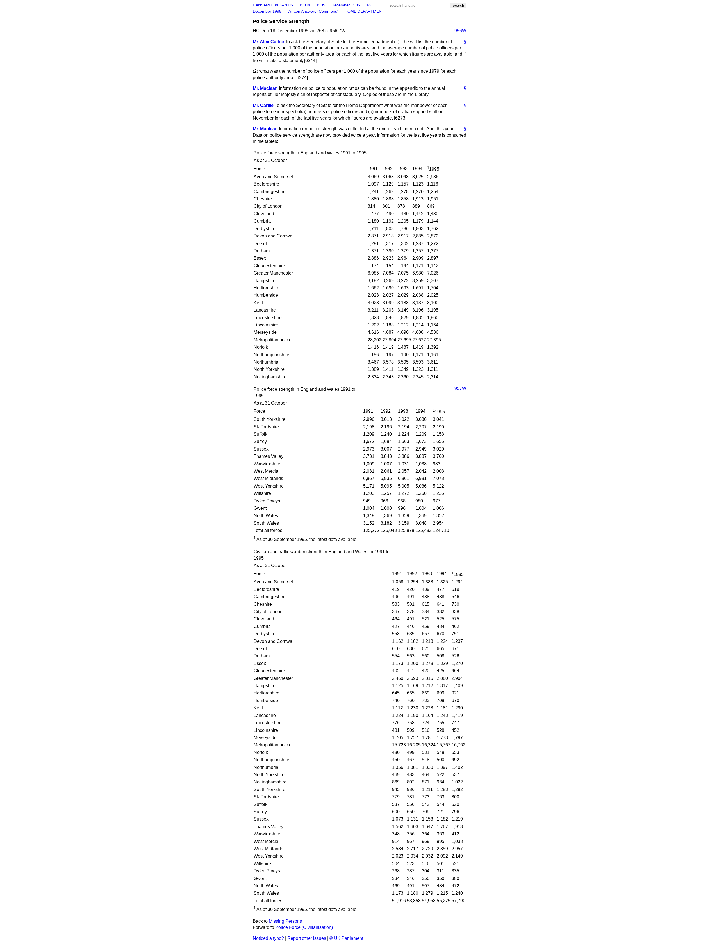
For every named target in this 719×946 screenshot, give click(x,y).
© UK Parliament (346, 938)
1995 (321, 5)
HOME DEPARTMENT (364, 11)
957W (460, 388)
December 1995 (346, 5)
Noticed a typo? (268, 938)
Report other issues (306, 938)
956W (460, 30)
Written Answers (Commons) (314, 11)
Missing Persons (285, 921)
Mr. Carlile (263, 105)
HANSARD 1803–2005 (273, 5)
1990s (305, 5)
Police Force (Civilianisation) (304, 927)
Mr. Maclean (265, 88)
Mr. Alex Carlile (268, 41)
